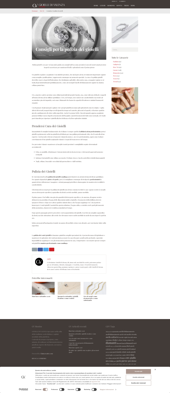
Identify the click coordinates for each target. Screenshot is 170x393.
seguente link (95, 381)
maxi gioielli (113, 352)
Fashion (116, 62)
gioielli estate (114, 349)
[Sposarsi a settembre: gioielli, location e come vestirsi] (69, 288)
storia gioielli (113, 364)
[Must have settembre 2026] (43, 288)
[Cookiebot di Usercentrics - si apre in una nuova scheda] (23, 389)
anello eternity (132, 334)
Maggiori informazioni (107, 389)
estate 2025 (112, 346)
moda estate (121, 352)
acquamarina (115, 331)
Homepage (35, 11)
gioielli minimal (131, 349)
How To (42, 11)
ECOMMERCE (122, 1)
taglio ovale (130, 364)
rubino (108, 364)
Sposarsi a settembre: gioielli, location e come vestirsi (68, 297)
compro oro (130, 340)
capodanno (109, 340)
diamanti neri (131, 343)
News (115, 76)
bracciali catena (132, 337)
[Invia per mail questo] (34, 249)
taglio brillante (119, 364)
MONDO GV (114, 1)
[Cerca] (137, 5)
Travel (115, 79)
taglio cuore (125, 364)
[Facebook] (129, 1)
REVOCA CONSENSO (39, 358)
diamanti (111, 342)
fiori (128, 346)
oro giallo (131, 357)
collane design (122, 340)
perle (119, 360)
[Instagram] (131, 1)
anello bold (123, 334)
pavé (115, 361)
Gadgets (116, 64)
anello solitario (112, 337)
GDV (49, 259)
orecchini (130, 355)
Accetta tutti (138, 371)
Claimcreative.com (46, 354)
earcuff (108, 346)
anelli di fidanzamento (126, 331)
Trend (115, 82)
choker (115, 340)
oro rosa (109, 360)
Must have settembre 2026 (41, 296)
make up (107, 352)
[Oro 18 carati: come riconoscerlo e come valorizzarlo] (94, 288)
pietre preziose (129, 360)
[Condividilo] (40, 249)
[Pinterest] (134, 1)
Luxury (115, 70)
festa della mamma (120, 346)
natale (124, 355)
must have (119, 355)
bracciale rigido (123, 337)
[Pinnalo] (51, 249)
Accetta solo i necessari (138, 383)
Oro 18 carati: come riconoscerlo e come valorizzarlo (90, 298)
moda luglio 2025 (111, 355)
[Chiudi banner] (155, 369)
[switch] (61, 389)
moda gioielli (131, 352)
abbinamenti (108, 331)
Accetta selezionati (138, 377)
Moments (116, 73)
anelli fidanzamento (112, 334)
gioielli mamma (121, 349)
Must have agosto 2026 (75, 348)
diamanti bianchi (121, 343)
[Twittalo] (46, 249)
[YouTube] (136, 1)
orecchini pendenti (111, 358)
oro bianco (121, 358)
